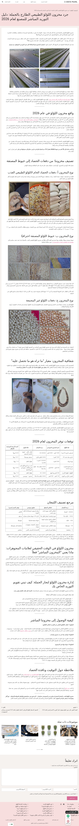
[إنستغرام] (61, 804)
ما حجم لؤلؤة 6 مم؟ (22, 808)
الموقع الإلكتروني (20, 789)
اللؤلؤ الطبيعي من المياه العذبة (31, 674)
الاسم (75, 789)
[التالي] (3, 736)
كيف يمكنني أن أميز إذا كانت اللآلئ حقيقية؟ (41, 815)
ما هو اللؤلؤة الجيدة (47, 811)
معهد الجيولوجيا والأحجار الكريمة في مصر (59, 99)
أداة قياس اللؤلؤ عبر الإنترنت (10, 819)
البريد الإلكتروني (46, 789)
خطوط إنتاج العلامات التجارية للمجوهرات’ (63, 242)
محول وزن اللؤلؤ (27, 819)
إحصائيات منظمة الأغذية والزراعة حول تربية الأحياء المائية (23, 119)
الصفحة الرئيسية (44, 1)
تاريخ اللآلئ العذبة (47, 813)
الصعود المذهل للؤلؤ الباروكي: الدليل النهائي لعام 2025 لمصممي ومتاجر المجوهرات (19, 710)
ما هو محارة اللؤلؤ (47, 808)
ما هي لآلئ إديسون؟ (21, 813)
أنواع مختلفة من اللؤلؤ (21, 806)
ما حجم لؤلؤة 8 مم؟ (22, 811)
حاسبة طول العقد (55, 819)
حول (24, 1)
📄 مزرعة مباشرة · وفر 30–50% (71, 812)
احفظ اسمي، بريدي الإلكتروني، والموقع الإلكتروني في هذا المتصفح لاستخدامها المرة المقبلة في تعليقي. (53, 793)
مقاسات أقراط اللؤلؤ (21, 804)
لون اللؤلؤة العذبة (47, 804)
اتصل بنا (16, 1)
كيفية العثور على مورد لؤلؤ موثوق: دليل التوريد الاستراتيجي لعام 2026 (60, 709)
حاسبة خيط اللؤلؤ (41, 819)
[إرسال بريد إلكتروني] (68, 821)
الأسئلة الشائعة (7, 1)
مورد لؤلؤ (67, 688)
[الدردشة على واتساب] (68, 816)
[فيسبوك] (64, 804)
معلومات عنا (70, 804)
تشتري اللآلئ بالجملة (25, 630)
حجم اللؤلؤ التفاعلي (72, 815)
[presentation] (69, 730)
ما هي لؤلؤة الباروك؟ (46, 806)
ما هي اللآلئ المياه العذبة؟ (20, 815)
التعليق (75, 767)
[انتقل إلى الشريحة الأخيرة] (76, 736)
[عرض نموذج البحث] (2, 2)
